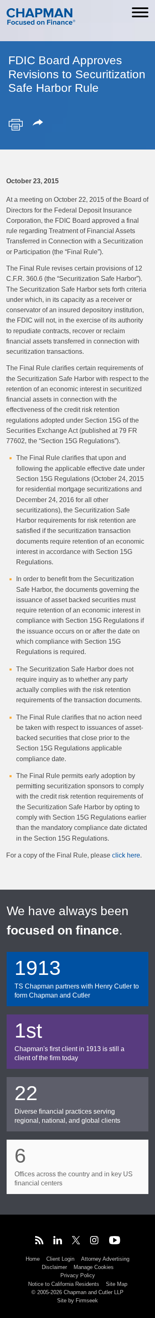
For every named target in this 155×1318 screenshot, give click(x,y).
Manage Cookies (94, 1267)
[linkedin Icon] (58, 1241)
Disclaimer (54, 1267)
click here (126, 855)
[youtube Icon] (114, 1241)
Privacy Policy (77, 1275)
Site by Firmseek (77, 1300)
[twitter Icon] (76, 1241)
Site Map (116, 1284)
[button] (39, 123)
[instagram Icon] (94, 1241)
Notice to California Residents (63, 1284)
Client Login (60, 1259)
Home (33, 1259)
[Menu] (140, 12)
